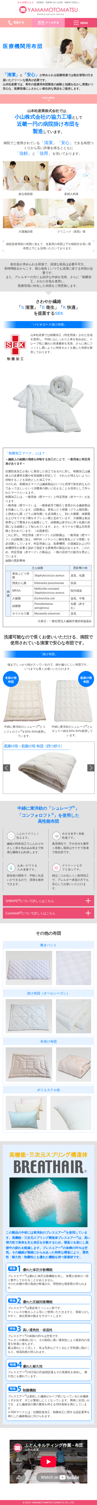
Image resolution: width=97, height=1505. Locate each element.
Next (90, 767)
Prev (6, 767)
